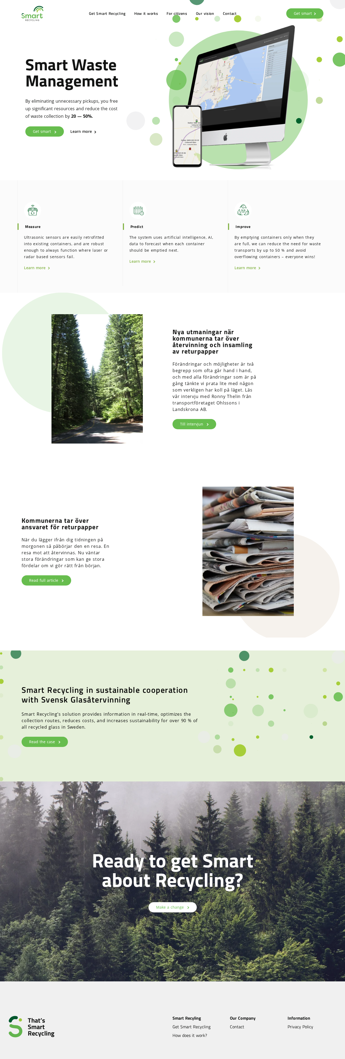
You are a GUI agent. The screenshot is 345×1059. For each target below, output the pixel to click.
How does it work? (189, 1035)
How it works (146, 13)
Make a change (170, 907)
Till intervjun (192, 424)
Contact (230, 13)
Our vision (205, 13)
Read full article (44, 580)
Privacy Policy (300, 1026)
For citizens (177, 13)
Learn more (81, 131)
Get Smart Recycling (107, 13)
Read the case (42, 741)
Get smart (303, 13)
